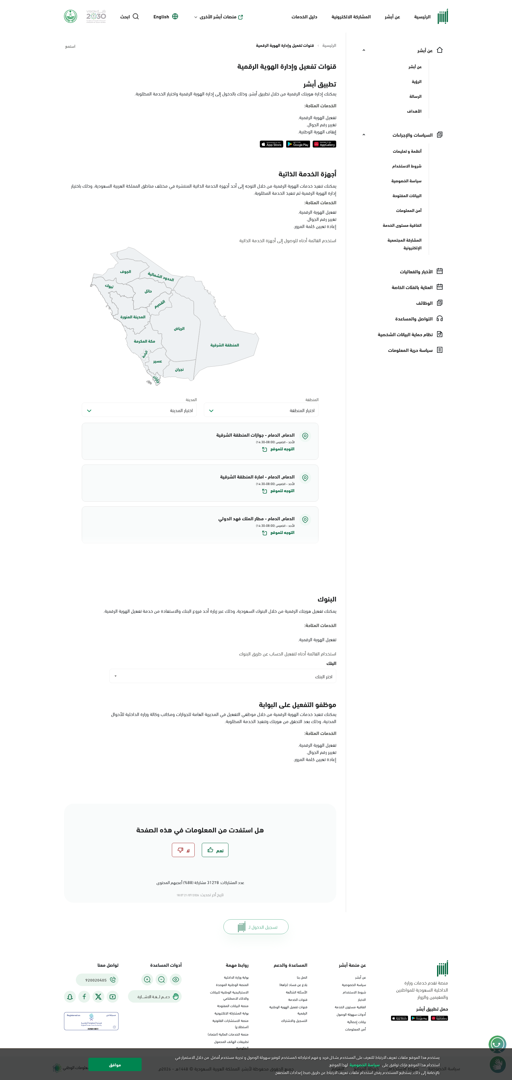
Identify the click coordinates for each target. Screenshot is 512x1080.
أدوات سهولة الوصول (351, 1014)
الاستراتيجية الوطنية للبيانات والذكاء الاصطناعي (229, 994)
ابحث (125, 16)
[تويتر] (98, 996)
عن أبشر (392, 16)
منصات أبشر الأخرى (218, 16)
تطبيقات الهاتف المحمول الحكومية (231, 1044)
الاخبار (362, 999)
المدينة (191, 399)
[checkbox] (215, 850)
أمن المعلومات (355, 1028)
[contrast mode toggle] (175, 979)
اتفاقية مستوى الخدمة (350, 1006)
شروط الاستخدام (354, 991)
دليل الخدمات (304, 16)
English (161, 16)
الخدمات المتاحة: (320, 105)
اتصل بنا (302, 977)
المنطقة (312, 399)
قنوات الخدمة (297, 999)
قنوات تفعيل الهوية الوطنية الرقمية (288, 1009)
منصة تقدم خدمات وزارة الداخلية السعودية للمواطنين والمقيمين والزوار (422, 989)
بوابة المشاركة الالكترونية (232, 1012)
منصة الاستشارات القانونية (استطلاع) (230, 1023)
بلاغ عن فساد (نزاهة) (293, 984)
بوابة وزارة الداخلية (236, 977)
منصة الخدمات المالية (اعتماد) (228, 1033)
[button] (200, 441)
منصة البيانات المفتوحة (233, 1005)
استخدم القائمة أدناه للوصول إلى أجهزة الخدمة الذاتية (287, 240)
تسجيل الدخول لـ (263, 926)
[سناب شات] (69, 997)
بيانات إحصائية (356, 1021)
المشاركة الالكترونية (351, 16)
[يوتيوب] (112, 997)
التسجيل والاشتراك (294, 1020)
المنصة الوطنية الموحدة (232, 984)
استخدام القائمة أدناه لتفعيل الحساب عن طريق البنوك (287, 653)
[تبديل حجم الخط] (161, 979)
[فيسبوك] (84, 997)
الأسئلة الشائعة (296, 991)
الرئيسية (422, 16)
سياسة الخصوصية (354, 984)
